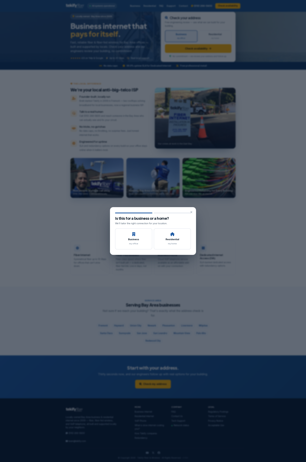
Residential (172, 241)
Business (133, 241)
